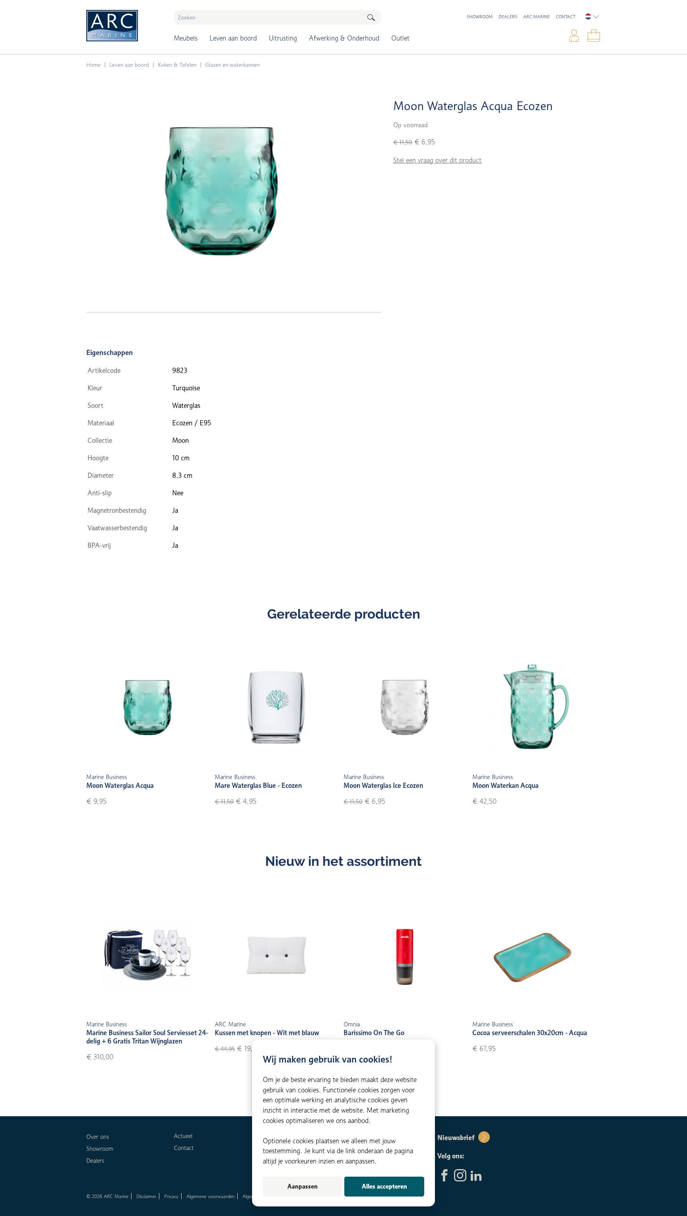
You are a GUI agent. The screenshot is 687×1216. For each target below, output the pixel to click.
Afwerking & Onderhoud (344, 38)
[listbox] (592, 17)
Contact (565, 16)
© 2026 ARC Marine (107, 1196)
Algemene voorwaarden (210, 1196)
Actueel (183, 1136)
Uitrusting (283, 38)
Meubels (186, 38)
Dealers (508, 16)
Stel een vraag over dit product (437, 160)
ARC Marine (536, 16)
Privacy (171, 1196)
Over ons (97, 1136)
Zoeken (371, 17)
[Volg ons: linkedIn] (476, 1176)
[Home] (124, 25)
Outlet (400, 38)
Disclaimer (146, 1196)
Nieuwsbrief (455, 1138)
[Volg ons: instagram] (460, 1176)
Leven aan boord (233, 38)
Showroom (480, 16)
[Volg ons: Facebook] (444, 1176)
